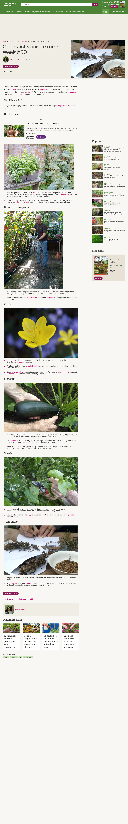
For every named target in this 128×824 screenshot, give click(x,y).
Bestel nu (105, 6)
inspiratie (72, 92)
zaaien (14, 89)
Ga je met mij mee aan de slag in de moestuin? (43, 123)
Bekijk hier (40, 137)
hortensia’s (11, 374)
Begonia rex (51, 297)
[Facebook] (4, 71)
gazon (14, 583)
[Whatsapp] (14, 71)
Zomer (6, 657)
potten (21, 362)
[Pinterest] (7, 71)
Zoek (95, 4)
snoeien (29, 92)
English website (116, 12)
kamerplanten (31, 297)
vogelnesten (71, 515)
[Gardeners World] (10, 5)
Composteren (22, 202)
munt (35, 192)
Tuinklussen (23, 41)
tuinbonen (15, 440)
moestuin (43, 89)
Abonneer (114, 6)
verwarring (64, 194)
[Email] (11, 71)
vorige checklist (63, 106)
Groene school (13, 41)
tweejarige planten (33, 366)
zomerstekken (17, 372)
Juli (20, 657)
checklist (22, 94)
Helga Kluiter (20, 609)
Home (4, 41)
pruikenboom (63, 372)
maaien (29, 583)
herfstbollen (16, 360)
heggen (30, 515)
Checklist (14, 657)
